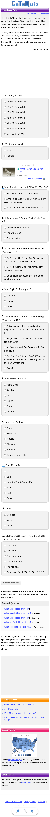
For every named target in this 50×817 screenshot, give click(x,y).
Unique (10, 412)
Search (25, 813)
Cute (8, 395)
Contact (41, 802)
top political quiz (15, 760)
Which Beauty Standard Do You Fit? (19, 705)
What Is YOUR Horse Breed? (17, 622)
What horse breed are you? (16, 609)
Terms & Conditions (13, 802)
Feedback (45, 14)
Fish (8, 493)
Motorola (10, 515)
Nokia (9, 520)
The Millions (12, 567)
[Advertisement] (25, 71)
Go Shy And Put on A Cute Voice (22, 193)
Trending (31, 813)
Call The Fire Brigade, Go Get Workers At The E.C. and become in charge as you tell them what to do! (24, 359)
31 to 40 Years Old (15, 118)
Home (18, 813)
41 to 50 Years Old (15, 123)
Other (9, 306)
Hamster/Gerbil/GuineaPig (19, 482)
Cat (8, 471)
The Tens (11, 551)
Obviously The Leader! (17, 227)
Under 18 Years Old (16, 102)
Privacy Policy (30, 802)
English (10, 301)
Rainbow (10, 390)
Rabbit (9, 487)
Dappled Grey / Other (16, 455)
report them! (26, 782)
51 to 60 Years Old (15, 128)
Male (8, 150)
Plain (9, 406)
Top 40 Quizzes (35, 179)
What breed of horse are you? (17, 613)
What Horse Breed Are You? (30, 171)
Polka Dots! (12, 385)
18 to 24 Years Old (15, 107)
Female (10, 156)
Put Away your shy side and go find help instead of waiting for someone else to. (24, 329)
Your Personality (11, 709)
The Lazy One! (13, 238)
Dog (8, 477)
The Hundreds (13, 556)
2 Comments (32, 14)
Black (9, 428)
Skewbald (11, 433)
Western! (10, 295)
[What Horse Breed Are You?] (9, 171)
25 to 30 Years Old (15, 112)
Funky (9, 401)
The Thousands (14, 561)
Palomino (11, 449)
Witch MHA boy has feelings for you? (20, 713)
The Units (11, 545)
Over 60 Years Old (15, 134)
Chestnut (10, 444)
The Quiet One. (14, 233)
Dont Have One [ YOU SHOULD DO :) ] (25, 572)
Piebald (10, 439)
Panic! (9, 368)
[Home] (25, 4)
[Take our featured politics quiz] (25, 745)
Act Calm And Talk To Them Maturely (24, 208)
